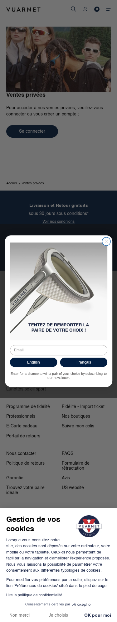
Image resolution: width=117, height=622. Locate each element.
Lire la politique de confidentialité (34, 595)
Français (83, 362)
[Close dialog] (106, 241)
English (33, 362)
